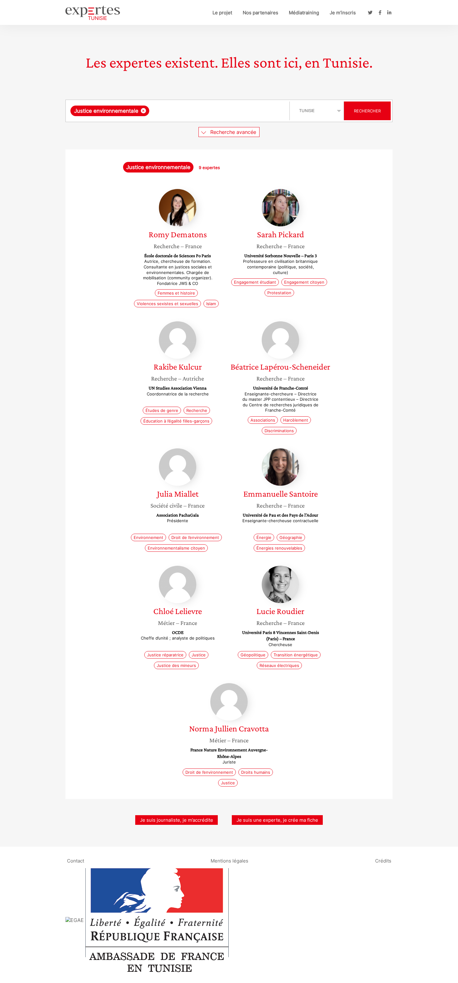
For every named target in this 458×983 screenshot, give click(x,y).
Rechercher (367, 110)
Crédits (383, 860)
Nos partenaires (260, 13)
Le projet (222, 13)
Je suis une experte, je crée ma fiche (277, 820)
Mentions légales (229, 860)
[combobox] (178, 111)
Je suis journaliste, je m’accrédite (176, 820)
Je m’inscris (343, 13)
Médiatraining (304, 13)
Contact (75, 860)
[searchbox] (213, 111)
